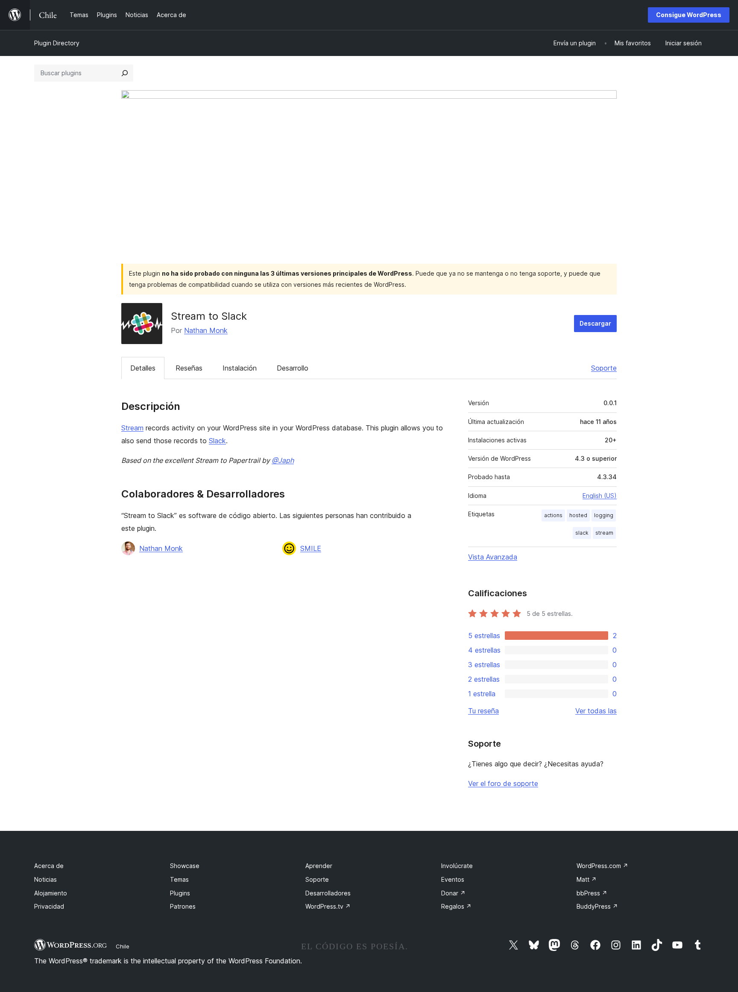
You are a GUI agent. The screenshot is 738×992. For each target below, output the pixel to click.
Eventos (452, 879)
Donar (453, 893)
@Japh (283, 460)
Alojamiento (50, 893)
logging (603, 515)
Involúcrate (457, 865)
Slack (217, 440)
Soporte (604, 368)
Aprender (318, 865)
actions (553, 515)
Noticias (45, 879)
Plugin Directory (56, 43)
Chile (122, 946)
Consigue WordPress (688, 14)
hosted (578, 515)
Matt (587, 879)
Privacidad (49, 906)
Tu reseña (483, 710)
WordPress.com (602, 865)
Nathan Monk (206, 330)
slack (582, 533)
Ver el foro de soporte (503, 783)
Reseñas (189, 368)
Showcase (184, 865)
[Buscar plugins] (124, 73)
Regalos (456, 906)
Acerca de (49, 865)
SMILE (310, 548)
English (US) (600, 495)
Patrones (183, 906)
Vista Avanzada (492, 557)
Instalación (240, 368)
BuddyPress (597, 906)
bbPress (592, 893)
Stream (132, 428)
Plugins (180, 893)
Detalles (142, 368)
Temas (179, 879)
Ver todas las (596, 710)
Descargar (595, 323)
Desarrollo (292, 368)
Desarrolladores (328, 893)
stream (604, 533)
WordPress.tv (328, 906)
